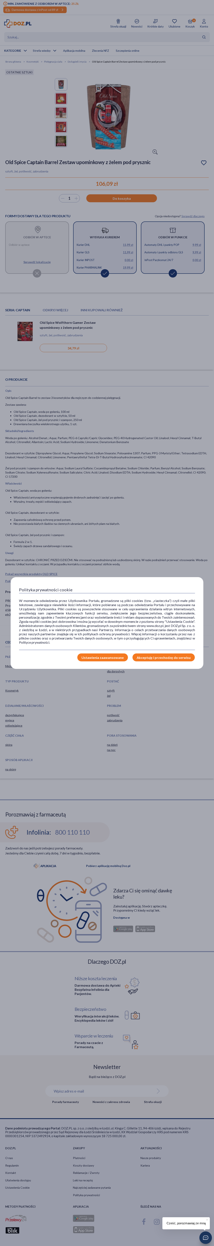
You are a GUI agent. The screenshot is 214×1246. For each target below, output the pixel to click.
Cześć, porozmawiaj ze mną (186, 1223)
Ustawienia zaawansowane (103, 657)
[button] (205, 1237)
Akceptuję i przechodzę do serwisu (164, 657)
